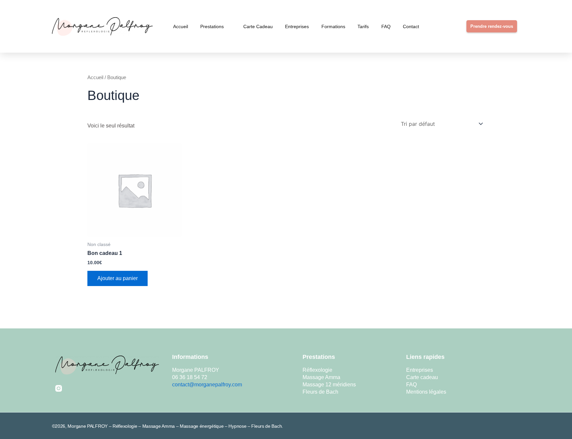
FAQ (386, 26)
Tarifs (363, 26)
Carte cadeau (258, 26)
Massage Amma (321, 377)
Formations (333, 26)
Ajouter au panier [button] (117, 278)
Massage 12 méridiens (329, 384)
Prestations (212, 26)
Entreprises (297, 26)
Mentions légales (426, 392)
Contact (411, 26)
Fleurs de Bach (320, 392)
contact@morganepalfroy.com (207, 384)
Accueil (180, 26)
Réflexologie (317, 370)
